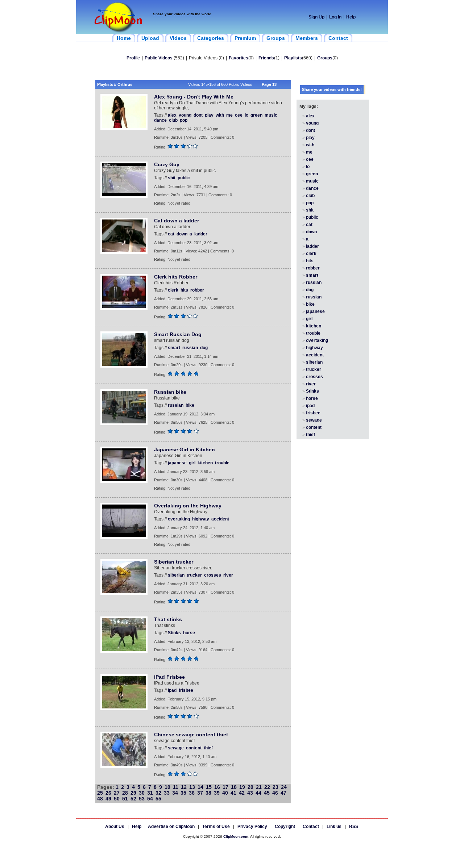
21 (259, 787)
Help (351, 17)
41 (233, 793)
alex (172, 115)
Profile (133, 57)
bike (190, 405)
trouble (222, 462)
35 (183, 793)
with (220, 115)
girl (192, 462)
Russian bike (170, 392)
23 (275, 787)
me (229, 115)
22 (267, 787)
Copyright (285, 826)
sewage (176, 747)
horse (189, 632)
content (194, 747)
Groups (324, 57)
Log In (335, 17)
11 (175, 787)
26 (108, 793)
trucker (194, 575)
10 (167, 787)
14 (200, 787)
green (256, 115)
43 (250, 793)
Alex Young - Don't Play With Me (193, 97)
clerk (173, 290)
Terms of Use (216, 826)
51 (125, 799)
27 (117, 793)
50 (117, 799)
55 (158, 799)
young (185, 115)
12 (184, 787)
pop (183, 120)
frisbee (186, 690)
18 (234, 787)
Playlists (293, 57)
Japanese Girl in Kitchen (184, 449)
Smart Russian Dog (178, 334)
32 (158, 793)
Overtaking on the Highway (187, 506)
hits (184, 290)
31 (150, 793)
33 (167, 793)
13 (192, 787)
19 (242, 787)
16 (217, 787)
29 (133, 793)
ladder (200, 234)
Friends (266, 57)
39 (217, 793)
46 (275, 793)
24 (284, 787)
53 (142, 799)
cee (239, 115)
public (184, 177)
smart (174, 347)
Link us (334, 826)
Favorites (238, 57)
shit (171, 177)
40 (225, 793)
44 (258, 793)
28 (125, 793)
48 (100, 799)
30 (142, 793)
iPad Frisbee (169, 677)
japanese (177, 462)
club (173, 120)
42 (242, 793)
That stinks (168, 619)
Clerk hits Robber (175, 277)
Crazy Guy (166, 164)
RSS (353, 826)
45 (267, 793)
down (182, 234)
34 (175, 793)
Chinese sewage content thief (191, 734)
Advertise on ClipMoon (171, 826)
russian (190, 347)
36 (192, 793)
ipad (172, 690)
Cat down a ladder (176, 220)
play (209, 115)
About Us (114, 826)
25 (100, 793)
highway (200, 519)
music (271, 115)
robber (197, 290)
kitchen (205, 462)
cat (171, 234)
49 (108, 799)
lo (246, 115)
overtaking (179, 519)
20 (250, 787)
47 (283, 793)
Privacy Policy (252, 826)
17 (225, 787)
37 (200, 793)
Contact (311, 826)
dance (160, 120)
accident (220, 519)
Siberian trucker (173, 562)
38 (208, 793)
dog (204, 347)
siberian (176, 575)
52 (133, 799)
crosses (212, 575)
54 (150, 799)
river (228, 575)
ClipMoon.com (235, 836)
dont (198, 115)
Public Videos (159, 57)
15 (209, 787)
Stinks (174, 632)
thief (208, 747)
